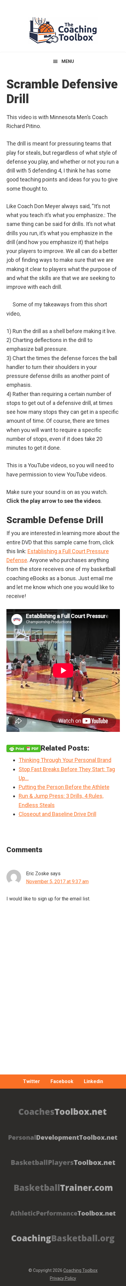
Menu (67, 61)
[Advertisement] (63, 1003)
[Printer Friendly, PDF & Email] (23, 748)
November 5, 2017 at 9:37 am (57, 881)
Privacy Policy (63, 1278)
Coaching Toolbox (80, 1270)
